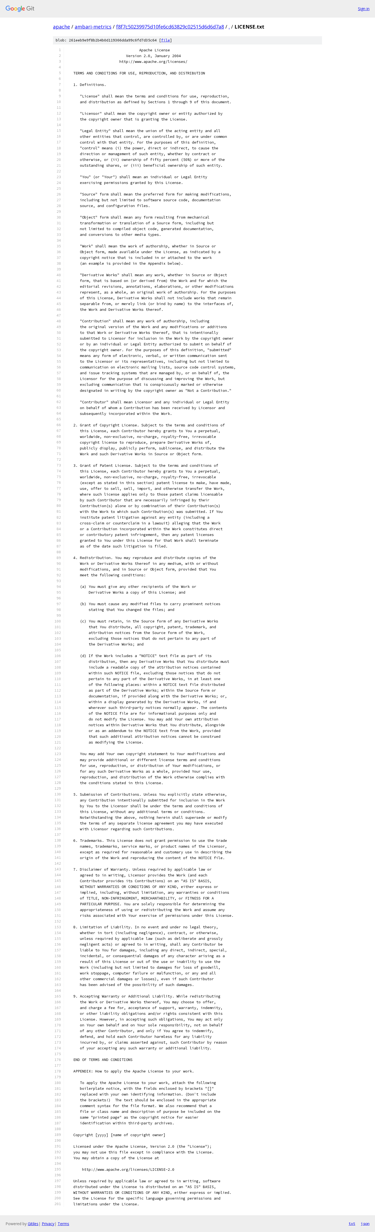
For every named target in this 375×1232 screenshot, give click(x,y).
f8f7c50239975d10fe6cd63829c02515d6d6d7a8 (170, 26)
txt (352, 1223)
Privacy (48, 1223)
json (365, 1223)
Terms (63, 1223)
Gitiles (33, 1223)
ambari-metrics (93, 26)
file (165, 40)
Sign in (364, 8)
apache (61, 26)
